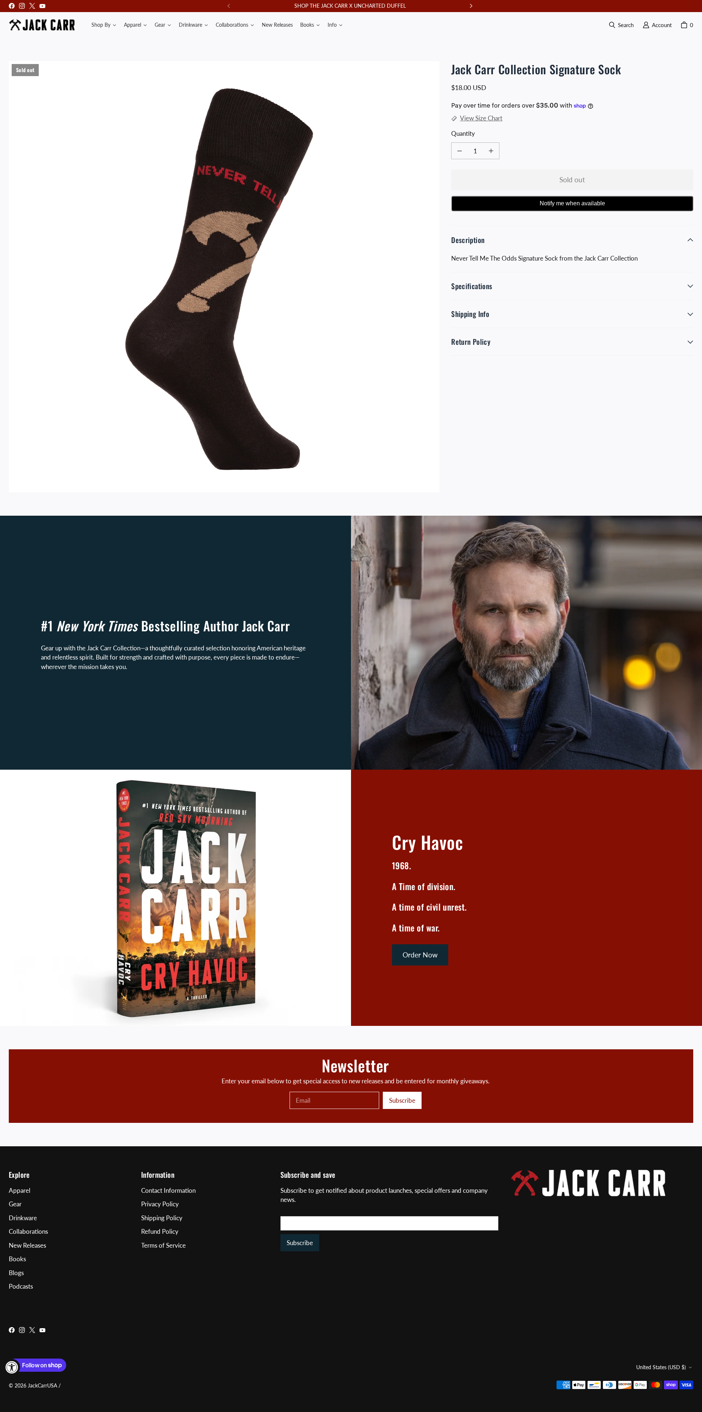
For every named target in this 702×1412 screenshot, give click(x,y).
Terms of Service (163, 1245)
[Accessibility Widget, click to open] (12, 1367)
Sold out (572, 179)
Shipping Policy (161, 1218)
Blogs (16, 1273)
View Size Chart (481, 118)
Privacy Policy (160, 1204)
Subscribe (402, 1100)
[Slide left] (229, 6)
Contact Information (168, 1190)
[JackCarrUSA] (42, 24)
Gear (15, 1204)
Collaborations (28, 1231)
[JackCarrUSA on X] (32, 6)
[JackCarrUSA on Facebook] (12, 6)
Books (17, 1259)
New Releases (27, 1245)
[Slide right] (471, 6)
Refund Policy (159, 1231)
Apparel (19, 1190)
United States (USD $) (661, 1367)
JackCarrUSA (42, 1385)
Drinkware (23, 1218)
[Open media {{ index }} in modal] (224, 277)
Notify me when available (572, 203)
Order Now (420, 954)
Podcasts (21, 1286)
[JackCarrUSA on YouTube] (42, 6)
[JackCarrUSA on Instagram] (22, 6)
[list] (224, 276)
